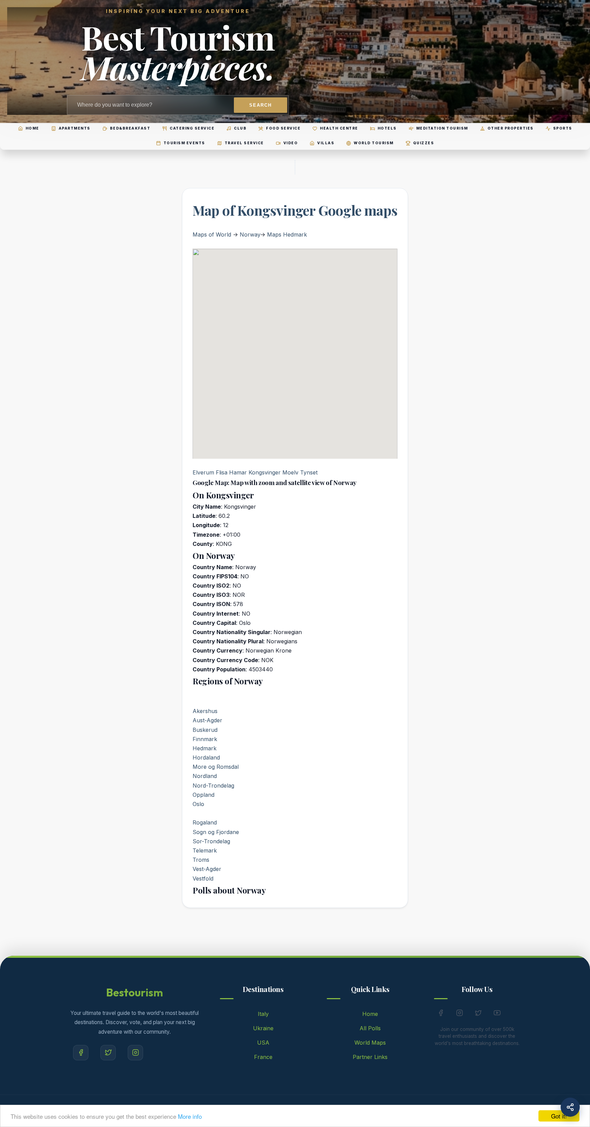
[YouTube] (497, 1014)
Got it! (559, 1116)
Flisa (221, 472)
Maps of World (212, 234)
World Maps (370, 1042)
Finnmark (205, 739)
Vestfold (203, 878)
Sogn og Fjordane (216, 832)
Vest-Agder (207, 869)
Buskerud (205, 729)
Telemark (205, 850)
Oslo (198, 804)
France (263, 1057)
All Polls (370, 1028)
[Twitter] (108, 1052)
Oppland (203, 794)
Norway (250, 234)
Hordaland (206, 757)
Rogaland (205, 822)
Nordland (205, 776)
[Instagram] (135, 1052)
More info (190, 1116)
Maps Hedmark (287, 234)
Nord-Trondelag (213, 785)
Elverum (203, 472)
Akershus (205, 711)
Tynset (309, 472)
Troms (201, 859)
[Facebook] (80, 1052)
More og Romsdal (216, 766)
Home (370, 1013)
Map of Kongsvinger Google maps (295, 210)
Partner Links (370, 1057)
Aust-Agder (207, 720)
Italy (263, 1013)
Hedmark (204, 748)
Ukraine (263, 1028)
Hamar (238, 472)
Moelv (290, 472)
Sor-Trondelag (211, 841)
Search (260, 105)
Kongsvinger (265, 472)
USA (263, 1042)
